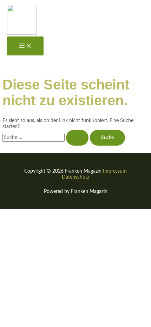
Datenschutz (75, 177)
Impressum (115, 171)
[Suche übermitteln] (77, 138)
